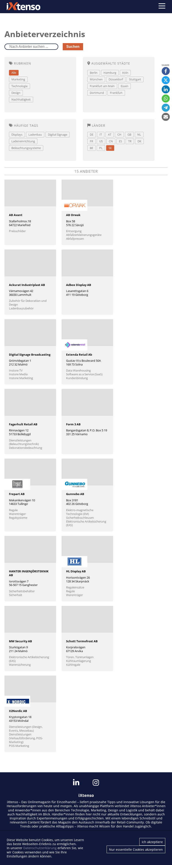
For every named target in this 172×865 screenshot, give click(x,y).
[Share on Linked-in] (166, 89)
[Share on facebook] (166, 71)
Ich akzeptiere (152, 842)
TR (129, 141)
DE (91, 134)
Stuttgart (135, 79)
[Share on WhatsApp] (166, 98)
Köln (125, 73)
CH (119, 134)
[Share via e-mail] (166, 117)
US (101, 141)
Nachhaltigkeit (21, 99)
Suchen (73, 46)
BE (91, 148)
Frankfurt (116, 93)
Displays (16, 134)
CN (111, 141)
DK (139, 141)
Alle (13, 73)
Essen (124, 86)
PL (101, 148)
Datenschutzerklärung (40, 848)
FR (91, 141)
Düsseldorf (116, 79)
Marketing (18, 79)
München (96, 79)
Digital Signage (57, 134)
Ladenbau (35, 134)
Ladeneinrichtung (23, 141)
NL (139, 134)
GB (129, 134)
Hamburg (109, 73)
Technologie (19, 86)
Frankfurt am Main (102, 86)
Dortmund (97, 93)
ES (120, 141)
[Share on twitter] (166, 80)
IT (100, 134)
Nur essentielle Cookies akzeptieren (136, 849)
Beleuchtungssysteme (26, 148)
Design (15, 93)
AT (109, 134)
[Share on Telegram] (166, 108)
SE (110, 148)
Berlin (93, 73)
